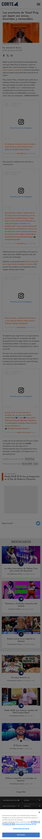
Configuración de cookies (21, 828)
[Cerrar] (39, 812)
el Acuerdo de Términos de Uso (26, 824)
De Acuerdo (21, 835)
